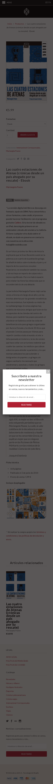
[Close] (48, 371)
